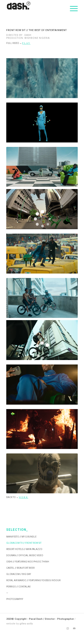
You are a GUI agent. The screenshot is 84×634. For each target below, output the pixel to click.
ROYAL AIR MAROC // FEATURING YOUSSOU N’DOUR (33, 580)
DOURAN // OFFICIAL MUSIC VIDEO (24, 555)
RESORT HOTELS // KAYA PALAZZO (24, 549)
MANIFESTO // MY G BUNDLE (21, 536)
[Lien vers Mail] (74, 628)
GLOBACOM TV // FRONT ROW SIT (23, 543)
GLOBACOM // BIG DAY (18, 574)
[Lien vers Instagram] (67, 628)
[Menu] (71, 9)
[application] (42, 78)
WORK (23, 497)
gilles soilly (26, 623)
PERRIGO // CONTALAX (18, 586)
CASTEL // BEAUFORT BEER (20, 568)
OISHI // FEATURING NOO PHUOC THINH (27, 561)
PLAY (26, 43)
